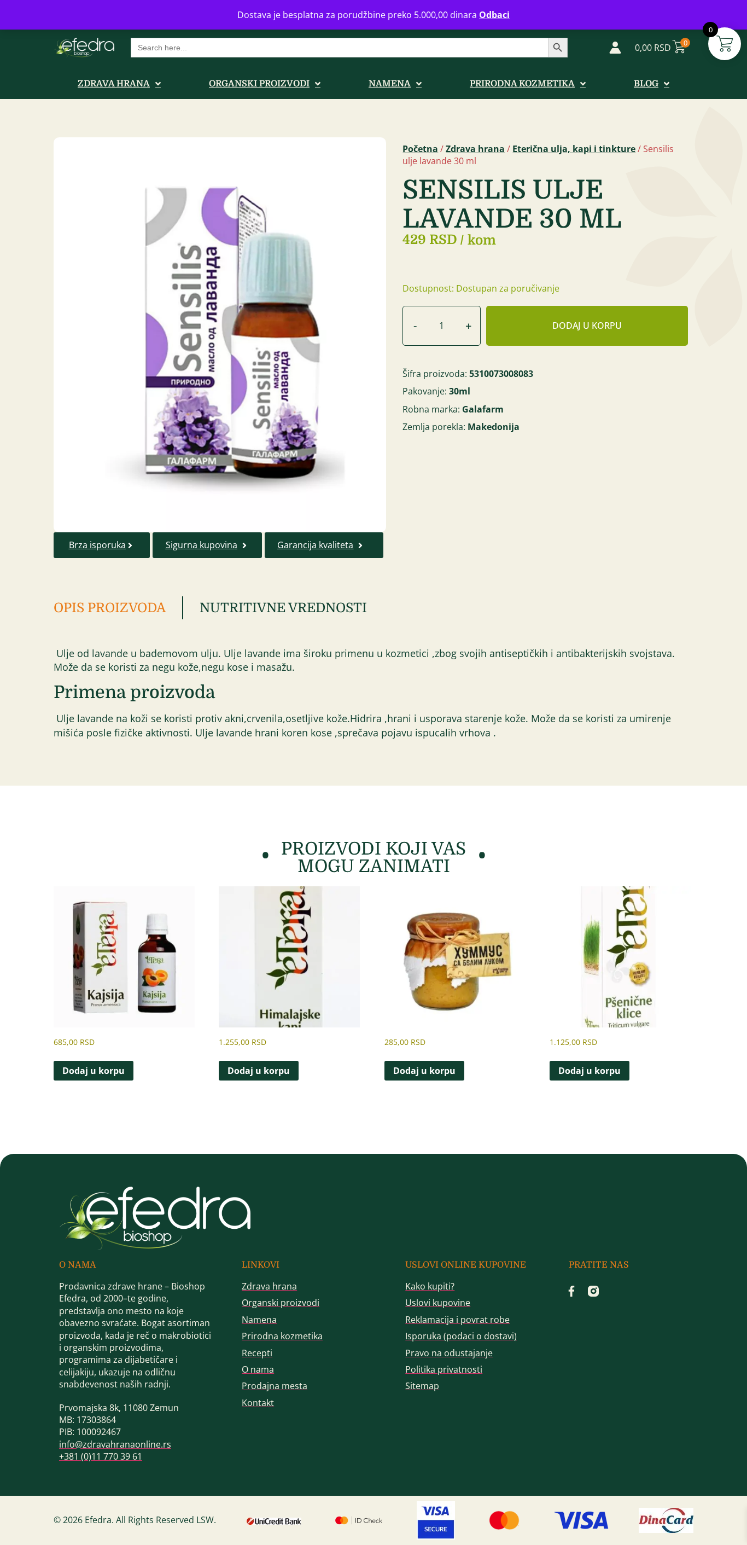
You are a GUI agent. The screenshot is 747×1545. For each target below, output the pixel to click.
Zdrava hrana (475, 149)
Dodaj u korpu (587, 326)
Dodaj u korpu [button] (93, 1071)
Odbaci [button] (494, 15)
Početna (420, 149)
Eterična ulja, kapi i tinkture (573, 149)
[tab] (118, 607)
